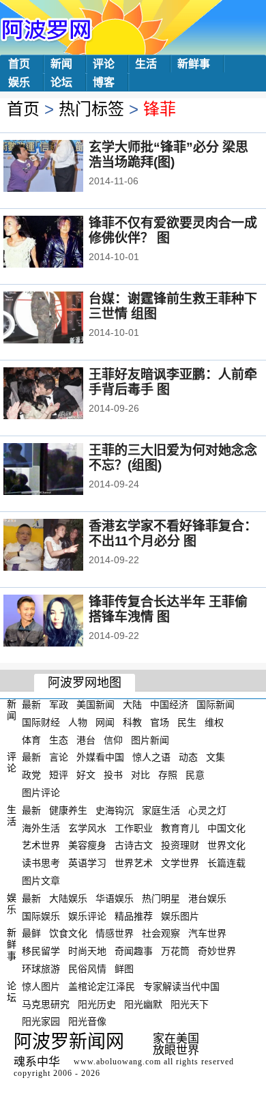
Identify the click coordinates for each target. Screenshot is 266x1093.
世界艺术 (134, 862)
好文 (85, 774)
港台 (85, 739)
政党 (31, 774)
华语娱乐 (114, 898)
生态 (58, 739)
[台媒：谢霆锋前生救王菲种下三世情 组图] (61, 319)
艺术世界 (41, 845)
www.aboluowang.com (117, 1061)
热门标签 (91, 109)
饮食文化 (68, 933)
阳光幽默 (143, 1003)
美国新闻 (95, 704)
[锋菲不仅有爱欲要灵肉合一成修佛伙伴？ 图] (61, 243)
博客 (104, 82)
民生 (186, 722)
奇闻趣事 (134, 951)
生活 (146, 64)
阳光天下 (190, 1003)
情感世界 (114, 933)
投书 (113, 774)
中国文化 (226, 827)
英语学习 (87, 862)
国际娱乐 (41, 915)
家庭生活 (161, 810)
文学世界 (180, 862)
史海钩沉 (114, 810)
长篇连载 (226, 862)
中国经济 (169, 704)
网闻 (105, 722)
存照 (167, 774)
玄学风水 (87, 827)
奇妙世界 (217, 951)
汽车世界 (207, 933)
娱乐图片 (180, 915)
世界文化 (226, 845)
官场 (159, 722)
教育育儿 (180, 827)
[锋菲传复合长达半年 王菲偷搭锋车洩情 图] (61, 622)
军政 (58, 704)
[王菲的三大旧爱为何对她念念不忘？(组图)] (61, 470)
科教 (132, 722)
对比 (140, 774)
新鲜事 (193, 64)
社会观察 (161, 933)
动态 (188, 757)
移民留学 (41, 951)
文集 (215, 757)
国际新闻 (215, 704)
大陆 (132, 704)
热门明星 (161, 898)
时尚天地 (87, 951)
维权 (214, 722)
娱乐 (19, 82)
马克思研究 (46, 1003)
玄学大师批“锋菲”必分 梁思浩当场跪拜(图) (168, 154)
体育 (31, 739)
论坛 (61, 82)
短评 (58, 774)
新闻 (61, 64)
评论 (104, 64)
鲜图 (124, 968)
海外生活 (41, 827)
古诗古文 (134, 845)
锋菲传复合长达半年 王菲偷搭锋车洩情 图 (168, 609)
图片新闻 (150, 739)
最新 (31, 704)
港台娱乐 (207, 898)
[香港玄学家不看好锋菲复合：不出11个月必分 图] (61, 546)
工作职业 (134, 827)
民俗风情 (87, 968)
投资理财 (180, 845)
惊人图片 (41, 986)
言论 (58, 757)
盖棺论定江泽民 (101, 986)
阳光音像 (87, 1021)
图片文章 (41, 880)
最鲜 (31, 933)
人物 (77, 722)
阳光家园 (41, 1021)
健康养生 (68, 810)
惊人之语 (151, 757)
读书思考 (41, 862)
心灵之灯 (207, 810)
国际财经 (41, 722)
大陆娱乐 (68, 898)
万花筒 (175, 951)
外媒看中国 (100, 757)
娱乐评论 (87, 915)
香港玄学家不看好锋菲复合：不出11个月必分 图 (173, 533)
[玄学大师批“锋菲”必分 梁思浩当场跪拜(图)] (61, 167)
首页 (19, 64)
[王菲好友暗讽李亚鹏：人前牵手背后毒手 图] (61, 394)
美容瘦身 (87, 845)
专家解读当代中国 (181, 986)
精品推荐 (134, 915)
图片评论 (41, 792)
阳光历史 (97, 1003)
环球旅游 (41, 968)
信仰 (113, 739)
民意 (195, 774)
